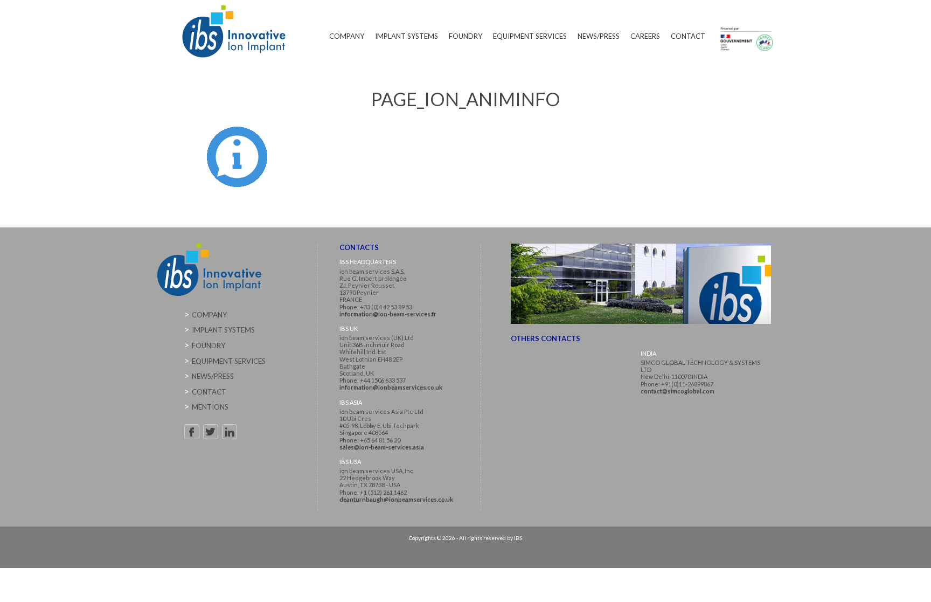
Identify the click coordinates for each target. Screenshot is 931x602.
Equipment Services (530, 36)
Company (346, 36)
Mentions (210, 407)
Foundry (465, 36)
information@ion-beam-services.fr (387, 313)
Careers (645, 36)
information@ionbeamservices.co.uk (390, 387)
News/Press (599, 36)
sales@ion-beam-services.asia (381, 447)
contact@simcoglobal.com (677, 391)
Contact (688, 36)
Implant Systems (406, 36)
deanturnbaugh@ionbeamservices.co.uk (396, 499)
